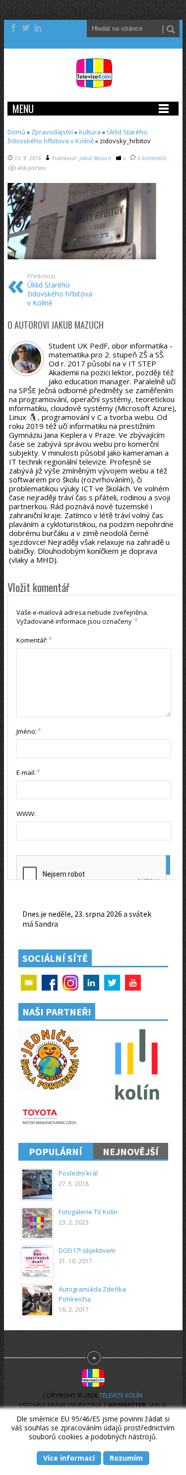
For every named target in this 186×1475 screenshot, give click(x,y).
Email (29, 983)
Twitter (112, 983)
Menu (23, 109)
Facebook (50, 983)
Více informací (69, 1458)
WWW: (26, 813)
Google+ (70, 983)
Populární (55, 1151)
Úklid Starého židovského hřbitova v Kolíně (77, 136)
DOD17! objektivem (87, 1250)
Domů (16, 131)
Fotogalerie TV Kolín (88, 1211)
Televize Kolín (120, 1395)
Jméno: (28, 730)
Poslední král (78, 1173)
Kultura (90, 131)
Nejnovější (131, 1151)
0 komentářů (152, 158)
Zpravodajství (52, 131)
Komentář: (34, 639)
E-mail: (28, 772)
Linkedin (91, 983)
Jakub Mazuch (95, 158)
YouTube (133, 983)
